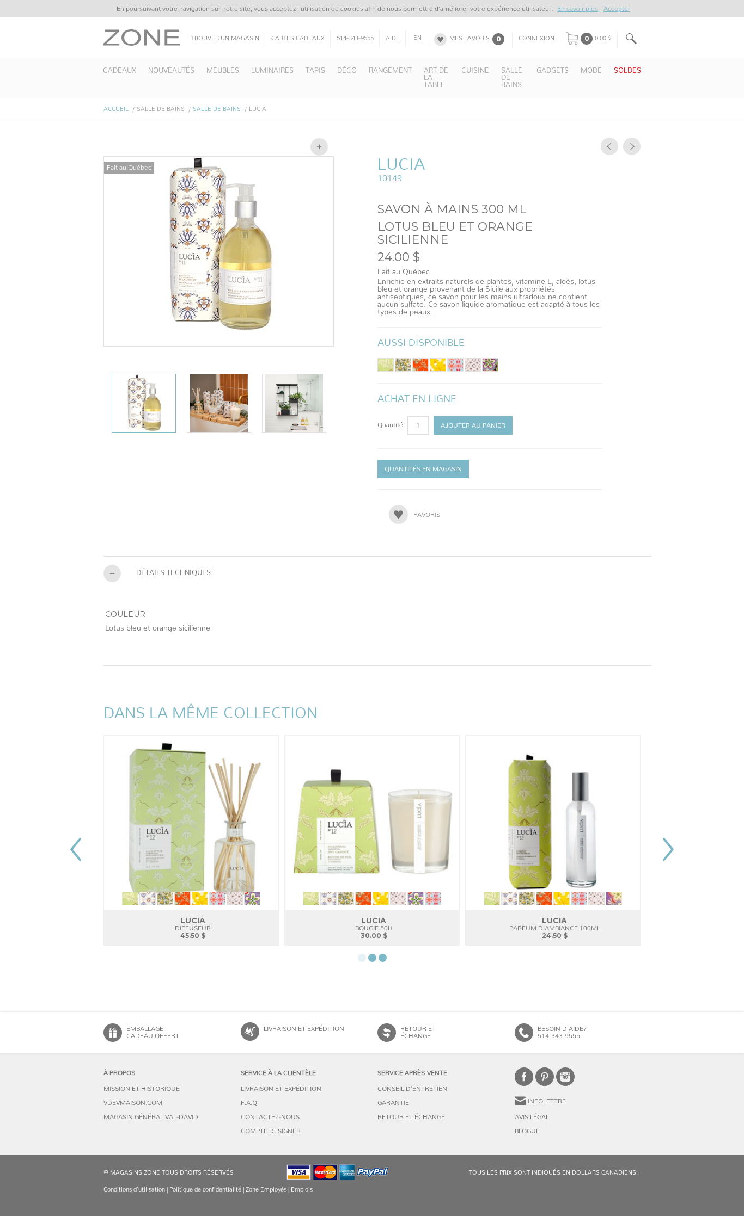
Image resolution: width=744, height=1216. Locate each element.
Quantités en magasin (423, 469)
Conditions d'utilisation (134, 1190)
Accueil (116, 109)
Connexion (536, 38)
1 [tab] (362, 958)
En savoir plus (577, 8)
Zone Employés (266, 1190)
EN (417, 38)
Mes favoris (469, 38)
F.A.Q (249, 1103)
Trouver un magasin (225, 38)
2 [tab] (372, 958)
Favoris (426, 514)
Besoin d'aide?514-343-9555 (562, 1032)
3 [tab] (383, 958)
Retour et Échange (411, 1117)
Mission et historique (141, 1088)
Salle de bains (217, 109)
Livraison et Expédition (304, 1029)
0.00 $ (603, 38)
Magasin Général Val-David (150, 1117)
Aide (393, 38)
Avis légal (532, 1117)
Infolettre (547, 1101)
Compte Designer (271, 1131)
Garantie (393, 1103)
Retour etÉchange (418, 1032)
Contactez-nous (270, 1117)
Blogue (527, 1131)
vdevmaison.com (132, 1103)
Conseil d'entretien (412, 1088)
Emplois (302, 1190)
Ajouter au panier (473, 425)
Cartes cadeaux (298, 38)
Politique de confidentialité (205, 1190)
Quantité (391, 425)
